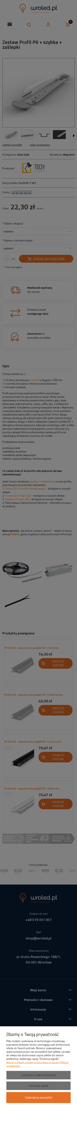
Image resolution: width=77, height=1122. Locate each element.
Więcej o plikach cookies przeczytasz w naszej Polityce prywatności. (37, 1064)
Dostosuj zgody (38, 1085)
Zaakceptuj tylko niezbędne (38, 1075)
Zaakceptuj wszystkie (38, 1097)
